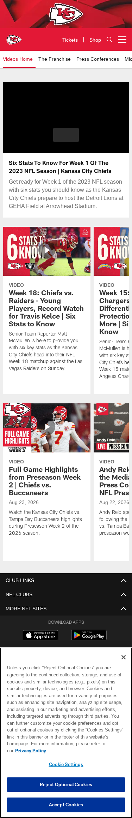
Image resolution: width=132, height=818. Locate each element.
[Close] (123, 664)
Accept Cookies (66, 804)
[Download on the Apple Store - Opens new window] (40, 636)
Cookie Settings (66, 764)
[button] (66, 135)
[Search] (109, 40)
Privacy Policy (84, 750)
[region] (66, 736)
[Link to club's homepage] (14, 36)
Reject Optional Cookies (66, 784)
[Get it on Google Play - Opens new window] (88, 638)
